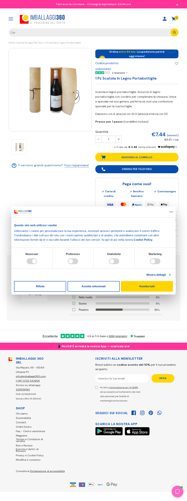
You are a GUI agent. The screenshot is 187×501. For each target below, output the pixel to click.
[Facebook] (133, 412)
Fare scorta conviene (70, 4)
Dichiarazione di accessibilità (47, 471)
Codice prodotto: (107, 63)
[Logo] (42, 19)
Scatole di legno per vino (29, 42)
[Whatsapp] (159, 412)
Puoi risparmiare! (76, 165)
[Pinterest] (151, 412)
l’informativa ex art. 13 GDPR (123, 387)
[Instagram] (142, 412)
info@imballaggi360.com (31, 376)
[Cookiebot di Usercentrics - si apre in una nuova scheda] (157, 212)
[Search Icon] (152, 19)
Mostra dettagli (156, 274)
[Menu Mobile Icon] (11, 19)
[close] (177, 4)
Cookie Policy (143, 239)
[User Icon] (165, 19)
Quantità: (101, 132)
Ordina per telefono (137, 169)
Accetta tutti (147, 286)
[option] (50, 89)
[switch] (73, 261)
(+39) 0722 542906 (28, 380)
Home (12, 42)
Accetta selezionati (93, 286)
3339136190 (23, 389)
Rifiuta (40, 286)
